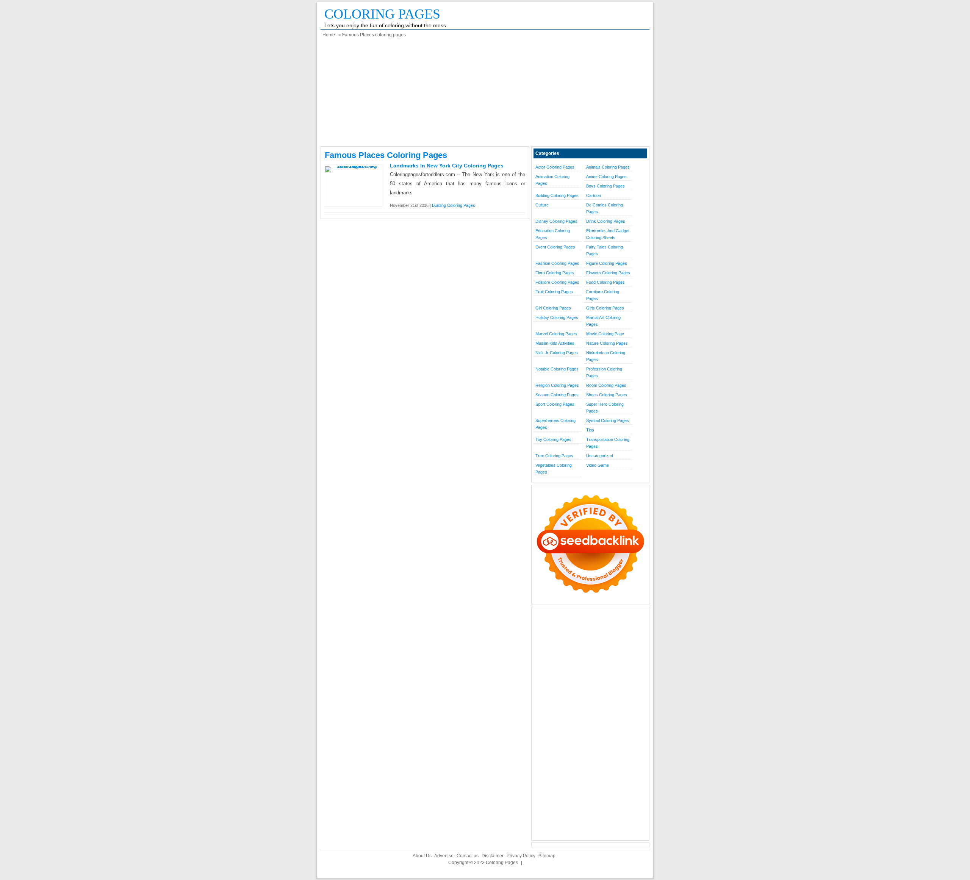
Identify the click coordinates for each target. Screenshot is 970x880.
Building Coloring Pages (453, 205)
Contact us (468, 855)
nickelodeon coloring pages (605, 356)
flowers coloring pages (608, 272)
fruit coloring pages (554, 291)
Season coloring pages (557, 394)
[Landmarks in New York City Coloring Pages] (353, 166)
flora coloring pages (554, 272)
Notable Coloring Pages (557, 369)
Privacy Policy (521, 855)
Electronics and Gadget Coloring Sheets (607, 234)
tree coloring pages (554, 455)
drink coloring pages (605, 221)
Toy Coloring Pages (553, 439)
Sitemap (546, 855)
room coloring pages (606, 385)
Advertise (444, 855)
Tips (590, 430)
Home (328, 35)
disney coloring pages (556, 221)
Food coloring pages (605, 282)
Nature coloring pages (607, 343)
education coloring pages (552, 234)
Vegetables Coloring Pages (553, 468)
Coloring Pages (382, 14)
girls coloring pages (605, 308)
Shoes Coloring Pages (606, 394)
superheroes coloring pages (555, 424)
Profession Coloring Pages (604, 372)
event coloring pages (555, 247)
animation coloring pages (552, 180)
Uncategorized (599, 455)
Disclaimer (493, 855)
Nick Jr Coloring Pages (556, 352)
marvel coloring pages (556, 333)
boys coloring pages (605, 186)
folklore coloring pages (557, 282)
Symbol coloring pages (607, 420)
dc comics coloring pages (604, 208)
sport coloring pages (554, 404)
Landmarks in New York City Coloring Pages (447, 166)
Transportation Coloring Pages (607, 443)
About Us (422, 855)
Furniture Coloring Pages (602, 295)
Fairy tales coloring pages (604, 250)
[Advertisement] (485, 93)
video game (597, 465)
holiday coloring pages (556, 317)
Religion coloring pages (557, 385)
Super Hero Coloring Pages (605, 407)
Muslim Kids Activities (554, 343)
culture (542, 205)
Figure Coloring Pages (606, 263)
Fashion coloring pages (557, 263)
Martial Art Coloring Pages (603, 321)
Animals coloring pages (608, 167)
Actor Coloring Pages (554, 167)
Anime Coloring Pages (606, 176)
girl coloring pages (553, 308)
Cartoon (593, 195)
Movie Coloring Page (605, 333)
